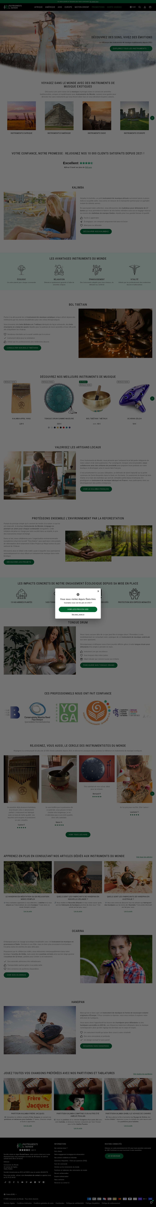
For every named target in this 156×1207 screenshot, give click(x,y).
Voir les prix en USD (78, 609)
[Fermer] (98, 591)
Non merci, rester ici (78, 614)
